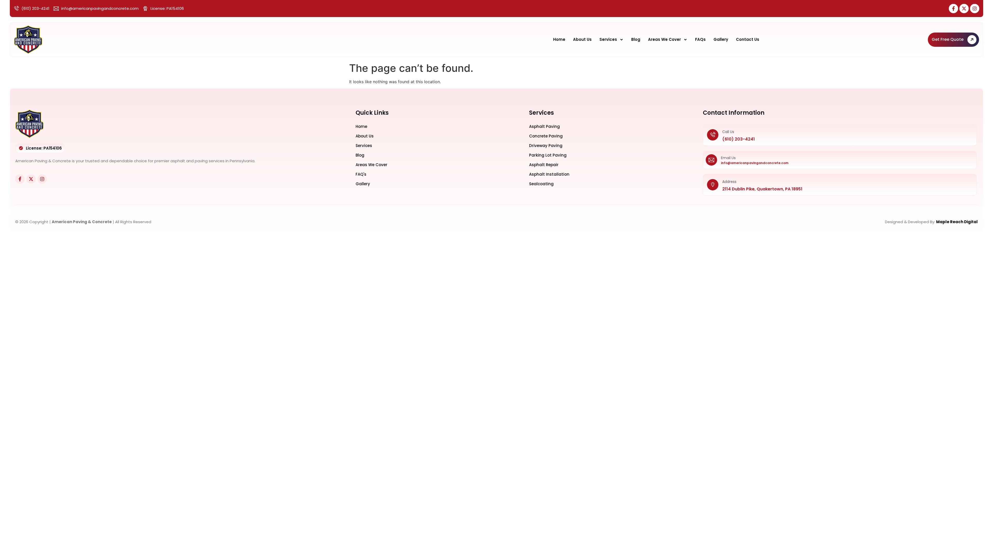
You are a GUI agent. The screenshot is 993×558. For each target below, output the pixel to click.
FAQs (700, 39)
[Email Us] (711, 160)
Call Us (728, 131)
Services (608, 39)
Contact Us (747, 39)
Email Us (728, 157)
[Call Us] (712, 135)
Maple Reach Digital (957, 221)
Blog (635, 39)
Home (559, 39)
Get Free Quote (948, 39)
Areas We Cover (664, 39)
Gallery (720, 39)
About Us (582, 39)
